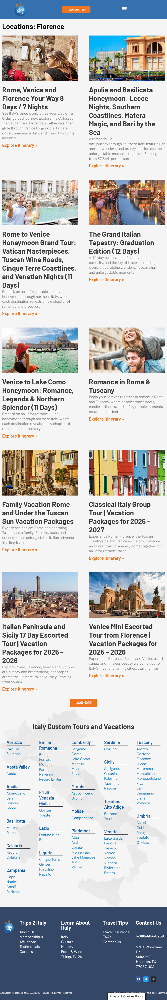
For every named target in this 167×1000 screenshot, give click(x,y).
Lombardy (81, 742)
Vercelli (78, 867)
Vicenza (110, 863)
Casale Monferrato (81, 850)
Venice (109, 853)
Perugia (143, 832)
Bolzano (110, 813)
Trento (109, 818)
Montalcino (146, 773)
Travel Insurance (116, 932)
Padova (110, 843)
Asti (75, 842)
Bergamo (79, 749)
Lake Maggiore (83, 857)
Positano (13, 891)
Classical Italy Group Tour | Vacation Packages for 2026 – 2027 (120, 517)
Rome (43, 839)
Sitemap (162, 993)
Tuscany (145, 742)
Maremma (145, 768)
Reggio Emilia (50, 779)
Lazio (44, 828)
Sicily (109, 761)
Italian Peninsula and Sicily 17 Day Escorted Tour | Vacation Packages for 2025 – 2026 (35, 643)
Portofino (46, 869)
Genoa (44, 864)
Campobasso (82, 817)
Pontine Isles (49, 834)
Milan (76, 768)
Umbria (143, 815)
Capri (11, 876)
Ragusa (110, 788)
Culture (67, 941)
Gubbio (143, 827)
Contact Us (112, 941)
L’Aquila (13, 749)
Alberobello (16, 793)
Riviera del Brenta (112, 870)
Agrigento (112, 768)
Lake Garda (113, 838)
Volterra (143, 803)
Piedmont (81, 830)
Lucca (141, 763)
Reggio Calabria (13, 855)
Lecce (11, 808)
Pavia (76, 773)
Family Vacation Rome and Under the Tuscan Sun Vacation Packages (37, 512)
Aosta (11, 773)
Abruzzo (14, 742)
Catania (110, 773)
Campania (16, 870)
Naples (12, 881)
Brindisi (13, 803)
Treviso (110, 848)
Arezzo (142, 749)
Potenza (13, 832)
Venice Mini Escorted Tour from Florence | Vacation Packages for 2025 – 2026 (123, 639)
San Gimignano (145, 791)
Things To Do (71, 956)
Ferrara (45, 759)
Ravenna (46, 774)
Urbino (77, 798)
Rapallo (45, 874)
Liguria (45, 852)
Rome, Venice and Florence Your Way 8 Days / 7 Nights (33, 98)
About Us (27, 932)
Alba (75, 837)
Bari (10, 798)
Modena (45, 764)
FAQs (107, 936)
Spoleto (143, 837)
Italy (64, 936)
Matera (12, 827)
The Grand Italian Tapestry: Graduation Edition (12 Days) (121, 242)
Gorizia (45, 810)
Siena (141, 798)
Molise (78, 811)
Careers (26, 951)
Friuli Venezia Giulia (46, 797)
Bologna (45, 754)
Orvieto (143, 842)
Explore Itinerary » (19, 145)
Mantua (78, 763)
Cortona (143, 753)
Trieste (44, 815)
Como (77, 753)
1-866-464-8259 (150, 936)
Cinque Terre (49, 859)
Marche (79, 786)
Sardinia (112, 742)
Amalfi (12, 886)
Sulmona (14, 753)
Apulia (12, 786)
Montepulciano (149, 778)
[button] (124, 8)
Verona (110, 858)
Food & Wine (71, 951)
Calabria (14, 845)
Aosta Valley (18, 766)
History (67, 946)
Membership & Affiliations (31, 939)
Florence (144, 758)
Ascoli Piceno (82, 793)
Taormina (111, 783)
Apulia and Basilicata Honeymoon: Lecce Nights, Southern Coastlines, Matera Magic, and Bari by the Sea (122, 110)
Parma (44, 769)
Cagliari (110, 749)
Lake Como (81, 758)
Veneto (111, 831)
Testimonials (30, 946)
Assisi (141, 822)
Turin (76, 862)
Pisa (140, 783)
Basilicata (16, 820)
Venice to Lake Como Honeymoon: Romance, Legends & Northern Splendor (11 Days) (37, 394)
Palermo (111, 778)
